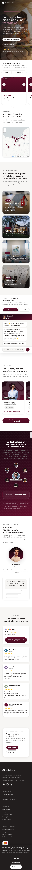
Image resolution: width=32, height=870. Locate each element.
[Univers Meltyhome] (31, 435)
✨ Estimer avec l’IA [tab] (10, 310)
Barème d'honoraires (8, 829)
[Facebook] (3, 784)
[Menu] (28, 2)
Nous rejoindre (6, 817)
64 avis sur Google (10, 634)
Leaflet (14, 156)
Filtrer (6, 72)
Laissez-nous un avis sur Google (16, 640)
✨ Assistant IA (19, 72)
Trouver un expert (7, 814)
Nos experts (8, 44)
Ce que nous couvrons (11, 39)
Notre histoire (6, 809)
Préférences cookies (8, 837)
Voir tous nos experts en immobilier (17, 420)
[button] (22, 137)
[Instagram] (7, 784)
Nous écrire (11, 752)
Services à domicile (7, 797)
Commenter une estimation (14, 591)
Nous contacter (6, 819)
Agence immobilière (7, 794)
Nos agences (5, 812)
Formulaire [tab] (24, 310)
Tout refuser (16, 858)
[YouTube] (11, 784)
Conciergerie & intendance (9, 799)
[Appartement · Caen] (13, 91)
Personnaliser (16, 862)
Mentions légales (7, 834)
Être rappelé (12, 747)
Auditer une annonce (12, 596)
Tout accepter (16, 867)
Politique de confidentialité (9, 832)
